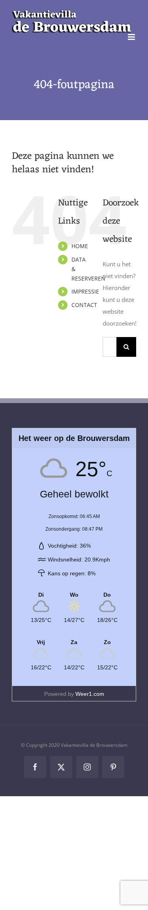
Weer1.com (89, 694)
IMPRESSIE (85, 291)
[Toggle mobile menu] (132, 37)
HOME (79, 246)
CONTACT (84, 305)
